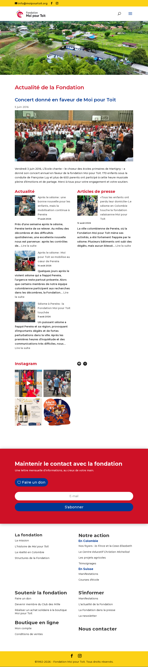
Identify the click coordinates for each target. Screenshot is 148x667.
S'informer (91, 593)
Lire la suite (28, 245)
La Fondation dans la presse (97, 610)
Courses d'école (89, 579)
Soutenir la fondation (41, 593)
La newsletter (88, 615)
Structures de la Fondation (32, 558)
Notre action (94, 535)
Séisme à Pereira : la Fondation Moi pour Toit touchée (54, 308)
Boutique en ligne (37, 622)
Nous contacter (98, 629)
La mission (22, 540)
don (28, 598)
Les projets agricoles (92, 557)
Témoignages (87, 563)
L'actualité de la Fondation (96, 604)
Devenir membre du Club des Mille (37, 604)
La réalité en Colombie (29, 552)
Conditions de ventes (29, 634)
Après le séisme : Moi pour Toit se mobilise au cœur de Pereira (54, 257)
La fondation (28, 535)
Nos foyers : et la (105, 546)
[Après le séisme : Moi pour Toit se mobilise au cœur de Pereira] (25, 262)
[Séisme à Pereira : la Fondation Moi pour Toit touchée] (25, 313)
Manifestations (88, 574)
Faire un (20, 598)
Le (104, 552)
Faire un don (33, 482)
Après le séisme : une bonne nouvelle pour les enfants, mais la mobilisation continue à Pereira (54, 206)
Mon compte (23, 628)
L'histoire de (32, 546)
